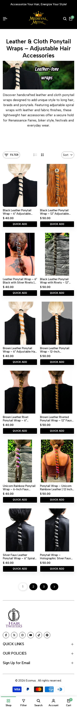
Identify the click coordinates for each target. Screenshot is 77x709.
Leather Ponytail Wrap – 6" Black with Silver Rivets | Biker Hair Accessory (20, 280)
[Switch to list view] (35, 155)
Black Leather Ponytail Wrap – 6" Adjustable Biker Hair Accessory (17, 212)
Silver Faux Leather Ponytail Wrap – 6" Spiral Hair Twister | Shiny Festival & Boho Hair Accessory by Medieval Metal (19, 556)
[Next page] (54, 586)
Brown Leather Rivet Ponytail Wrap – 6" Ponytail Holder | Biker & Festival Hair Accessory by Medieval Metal (18, 418)
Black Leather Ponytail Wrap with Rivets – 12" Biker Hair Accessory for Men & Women (56, 280)
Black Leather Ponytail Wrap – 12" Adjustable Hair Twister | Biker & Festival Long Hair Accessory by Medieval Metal (55, 212)
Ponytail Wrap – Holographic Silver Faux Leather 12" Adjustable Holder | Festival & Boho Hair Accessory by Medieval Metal (55, 556)
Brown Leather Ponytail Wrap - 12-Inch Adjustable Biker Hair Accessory (54, 350)
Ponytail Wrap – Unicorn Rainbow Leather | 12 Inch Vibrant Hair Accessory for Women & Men (56, 487)
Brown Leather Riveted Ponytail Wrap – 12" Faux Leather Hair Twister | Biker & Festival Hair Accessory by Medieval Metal (56, 418)
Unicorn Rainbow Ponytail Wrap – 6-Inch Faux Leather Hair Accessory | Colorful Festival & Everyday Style (19, 487)
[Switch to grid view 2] (42, 155)
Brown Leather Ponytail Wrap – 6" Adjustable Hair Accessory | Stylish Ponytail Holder (20, 350)
